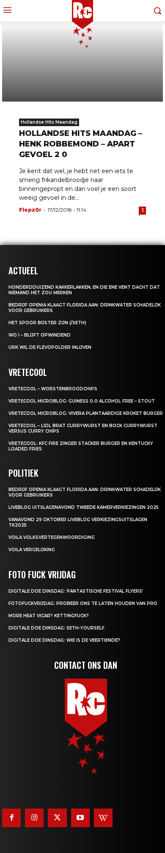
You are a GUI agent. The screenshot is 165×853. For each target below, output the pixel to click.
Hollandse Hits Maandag (49, 122)
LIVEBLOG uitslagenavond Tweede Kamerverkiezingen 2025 (83, 507)
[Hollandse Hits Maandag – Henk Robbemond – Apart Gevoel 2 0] (82, 61)
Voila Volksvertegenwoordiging (51, 537)
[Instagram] (34, 818)
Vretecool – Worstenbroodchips (52, 389)
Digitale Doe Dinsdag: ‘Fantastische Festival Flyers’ (75, 591)
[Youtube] (80, 818)
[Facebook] (11, 818)
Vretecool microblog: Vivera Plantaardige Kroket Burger (85, 413)
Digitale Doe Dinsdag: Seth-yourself (56, 628)
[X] (57, 818)
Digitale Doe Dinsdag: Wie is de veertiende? (64, 640)
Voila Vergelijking (31, 549)
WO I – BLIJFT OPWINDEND (39, 335)
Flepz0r (30, 210)
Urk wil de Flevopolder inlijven (49, 347)
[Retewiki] (103, 818)
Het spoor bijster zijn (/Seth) (47, 323)
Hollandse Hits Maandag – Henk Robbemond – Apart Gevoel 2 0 (80, 144)
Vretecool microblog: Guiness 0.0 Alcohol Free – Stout (81, 401)
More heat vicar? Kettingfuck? (48, 615)
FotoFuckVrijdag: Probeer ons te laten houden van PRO (82, 603)
